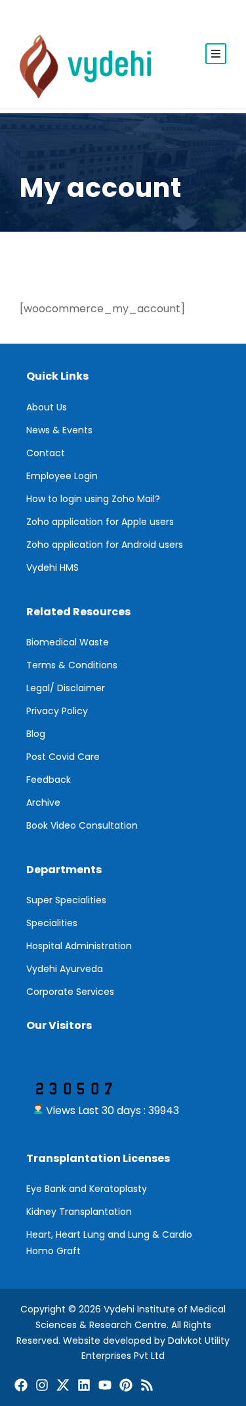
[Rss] (147, 1385)
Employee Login (62, 475)
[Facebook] (21, 1385)
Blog (35, 733)
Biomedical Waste (67, 642)
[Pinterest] (126, 1385)
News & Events (59, 430)
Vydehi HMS (52, 567)
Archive (43, 802)
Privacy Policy (57, 710)
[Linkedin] (84, 1385)
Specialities (51, 922)
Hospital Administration (79, 945)
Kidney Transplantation (79, 1211)
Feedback (48, 779)
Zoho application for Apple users (100, 521)
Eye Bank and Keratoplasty (86, 1188)
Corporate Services (70, 991)
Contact (45, 453)
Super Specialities (66, 900)
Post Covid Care (63, 756)
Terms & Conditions (71, 665)
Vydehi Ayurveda (64, 968)
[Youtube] (105, 1385)
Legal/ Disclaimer (65, 687)
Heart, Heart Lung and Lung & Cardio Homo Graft (109, 1242)
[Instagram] (42, 1385)
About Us (46, 407)
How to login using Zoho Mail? (93, 498)
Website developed (107, 1340)
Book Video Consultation (82, 825)
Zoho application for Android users (104, 544)
